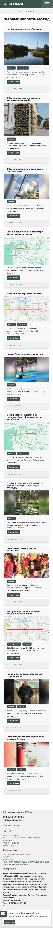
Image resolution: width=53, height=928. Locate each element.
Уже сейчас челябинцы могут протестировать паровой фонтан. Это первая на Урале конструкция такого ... (26, 525)
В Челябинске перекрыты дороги (24, 294)
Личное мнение (11, 835)
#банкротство (14, 644)
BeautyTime (8, 845)
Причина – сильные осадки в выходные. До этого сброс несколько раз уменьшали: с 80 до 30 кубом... (26, 74)
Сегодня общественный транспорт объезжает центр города (25, 233)
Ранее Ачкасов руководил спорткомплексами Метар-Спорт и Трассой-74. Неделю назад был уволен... (26, 713)
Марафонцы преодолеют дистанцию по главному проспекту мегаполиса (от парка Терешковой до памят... (25, 776)
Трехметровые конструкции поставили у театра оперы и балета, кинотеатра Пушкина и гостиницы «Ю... (26, 146)
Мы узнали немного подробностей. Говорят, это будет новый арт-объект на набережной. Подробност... (26, 208)
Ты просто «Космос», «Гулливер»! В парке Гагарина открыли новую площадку (25, 485)
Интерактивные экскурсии (17, 854)
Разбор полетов (11, 843)
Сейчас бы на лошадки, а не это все (25, 354)
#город (11, 68)
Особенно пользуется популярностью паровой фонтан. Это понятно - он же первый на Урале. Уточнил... (26, 391)
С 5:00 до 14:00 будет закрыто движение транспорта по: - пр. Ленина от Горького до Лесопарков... (25, 460)
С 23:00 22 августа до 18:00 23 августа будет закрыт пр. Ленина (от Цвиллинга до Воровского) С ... (26, 650)
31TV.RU (16, 4)
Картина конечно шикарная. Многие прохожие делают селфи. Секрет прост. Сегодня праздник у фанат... (24, 588)
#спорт (21, 707)
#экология (23, 68)
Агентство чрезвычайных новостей (22, 838)
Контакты (8, 859)
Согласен (9, 922)
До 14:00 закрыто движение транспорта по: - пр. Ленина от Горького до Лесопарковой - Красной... (26, 270)
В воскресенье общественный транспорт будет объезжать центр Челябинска (24, 417)
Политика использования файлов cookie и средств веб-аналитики (26, 863)
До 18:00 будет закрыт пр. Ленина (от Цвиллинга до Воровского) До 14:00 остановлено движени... (23, 331)
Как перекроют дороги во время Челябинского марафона (23, 612)
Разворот (8, 840)
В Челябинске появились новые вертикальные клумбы (23, 99)
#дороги (22, 324)
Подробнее (13, 82)
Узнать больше (39, 916)
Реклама (7, 857)
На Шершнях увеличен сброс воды (25, 29)
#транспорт (23, 453)
